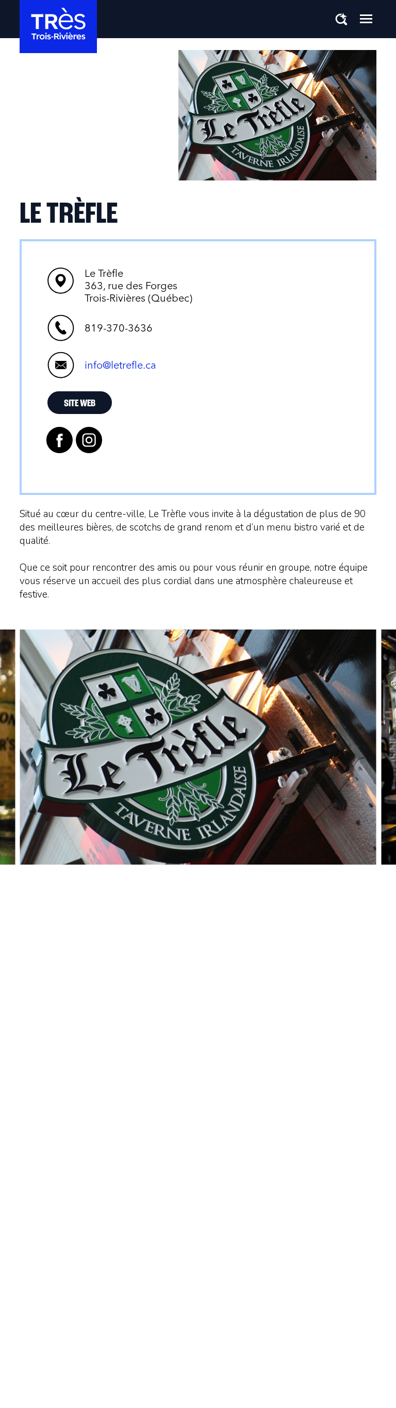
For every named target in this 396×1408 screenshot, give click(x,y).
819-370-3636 (119, 328)
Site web (79, 404)
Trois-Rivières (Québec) (138, 285)
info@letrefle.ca (120, 365)
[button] (366, 18)
